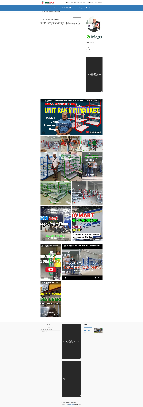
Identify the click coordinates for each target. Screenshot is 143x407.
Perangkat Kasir (89, 44)
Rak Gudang (88, 49)
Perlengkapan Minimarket (90, 47)
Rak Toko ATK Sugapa (45, 331)
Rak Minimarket (89, 51)
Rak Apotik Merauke (44, 334)
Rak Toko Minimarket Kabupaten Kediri (50, 19)
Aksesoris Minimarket (77, 17)
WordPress (66, 404)
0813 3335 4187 (89, 334)
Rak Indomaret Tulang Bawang (46, 329)
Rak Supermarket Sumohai (45, 324)
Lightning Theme (71, 404)
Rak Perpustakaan (89, 54)
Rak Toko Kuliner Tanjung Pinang (47, 327)
